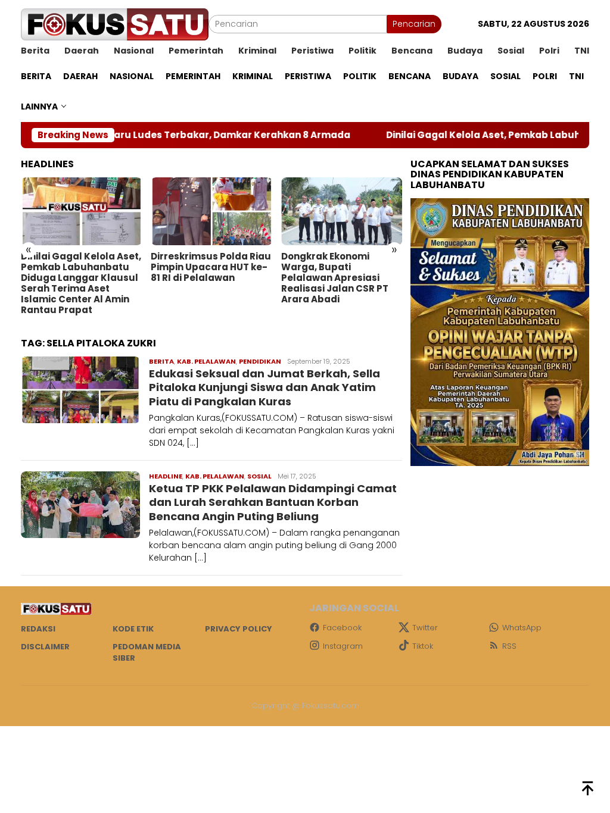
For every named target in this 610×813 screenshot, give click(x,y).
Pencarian (414, 24)
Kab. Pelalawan (206, 361)
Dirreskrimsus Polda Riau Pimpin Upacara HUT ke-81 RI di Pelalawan (211, 267)
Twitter (425, 627)
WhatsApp (521, 627)
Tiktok (422, 646)
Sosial (259, 476)
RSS (509, 646)
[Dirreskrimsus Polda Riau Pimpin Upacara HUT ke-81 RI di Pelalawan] (211, 211)
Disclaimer (45, 646)
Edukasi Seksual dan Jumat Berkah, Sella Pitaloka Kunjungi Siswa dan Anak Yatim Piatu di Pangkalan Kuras (264, 387)
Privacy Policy (238, 628)
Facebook (342, 627)
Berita (161, 361)
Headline (165, 476)
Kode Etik (133, 628)
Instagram (343, 646)
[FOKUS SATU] (114, 24)
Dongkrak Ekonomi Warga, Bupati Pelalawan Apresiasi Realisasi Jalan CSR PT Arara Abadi (334, 278)
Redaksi (38, 628)
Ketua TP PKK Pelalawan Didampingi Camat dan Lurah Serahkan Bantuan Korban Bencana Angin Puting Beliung (273, 502)
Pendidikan (260, 361)
